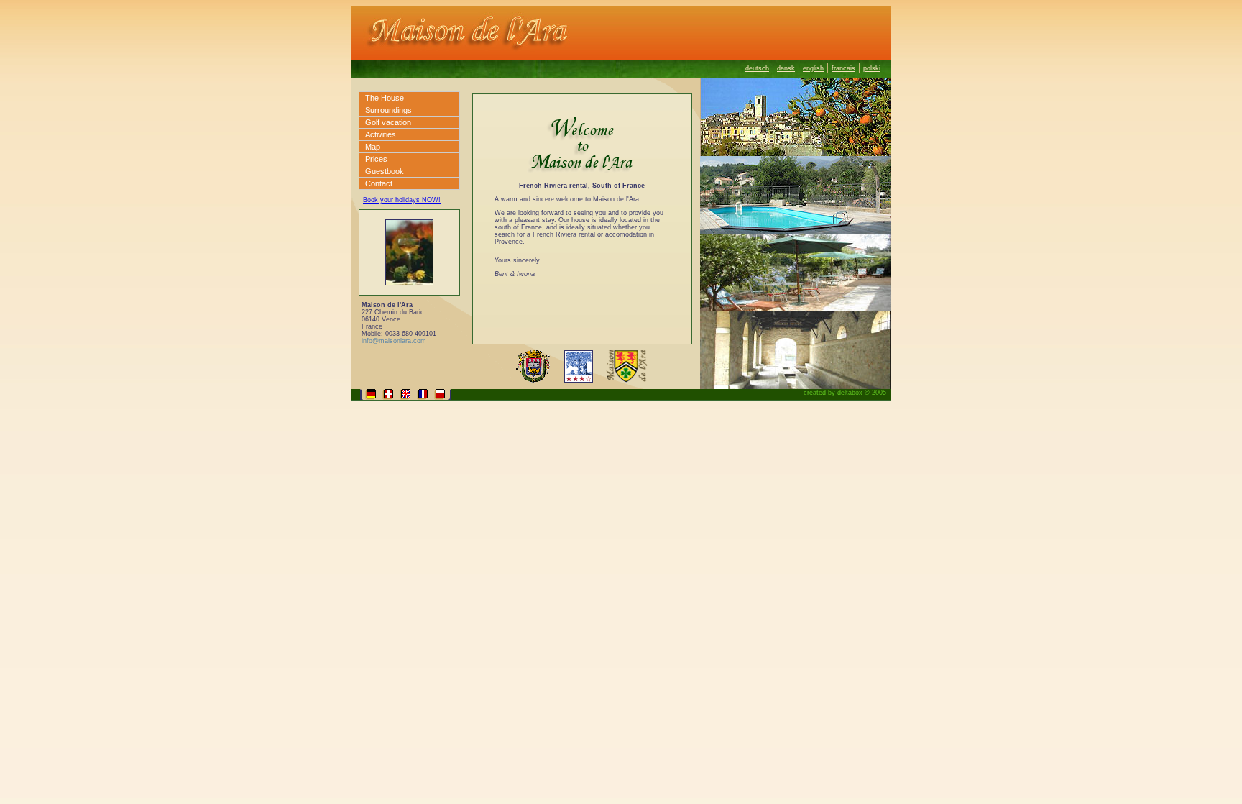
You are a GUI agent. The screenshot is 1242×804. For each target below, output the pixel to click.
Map (373, 146)
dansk (786, 68)
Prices (376, 159)
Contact (379, 183)
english (813, 68)
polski (871, 68)
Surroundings (388, 110)
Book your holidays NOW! (402, 200)
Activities (380, 134)
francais (843, 68)
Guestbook (384, 171)
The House (384, 97)
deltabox (849, 392)
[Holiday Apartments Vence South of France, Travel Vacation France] (621, 56)
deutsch (757, 68)
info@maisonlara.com (394, 340)
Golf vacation (388, 122)
